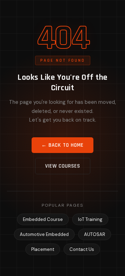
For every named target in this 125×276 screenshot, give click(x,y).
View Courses (62, 166)
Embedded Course (43, 219)
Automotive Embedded (44, 234)
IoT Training (90, 219)
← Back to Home (62, 145)
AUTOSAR (94, 234)
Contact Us (81, 249)
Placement (42, 249)
